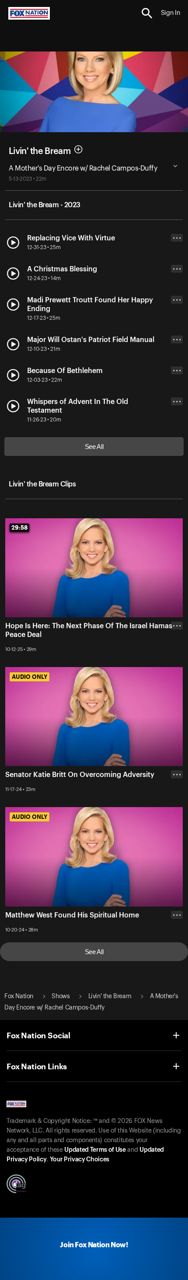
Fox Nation (18, 996)
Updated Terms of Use (94, 1150)
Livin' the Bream (39, 151)
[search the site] (147, 13)
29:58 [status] (19, 527)
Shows (61, 996)
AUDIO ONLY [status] (29, 676)
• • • (177, 238)
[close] (177, 660)
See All (94, 446)
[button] (147, 13)
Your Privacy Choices (79, 1160)
